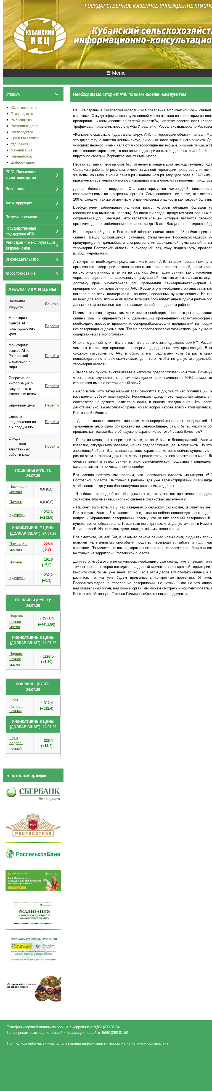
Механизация (21, 150)
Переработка (21, 156)
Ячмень (15, 502)
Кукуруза (17, 515)
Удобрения (19, 144)
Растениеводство (24, 126)
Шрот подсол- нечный (16, 705)
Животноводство (24, 107)
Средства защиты (25, 138)
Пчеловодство (22, 132)
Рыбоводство (21, 120)
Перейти (52, 326)
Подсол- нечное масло (16, 621)
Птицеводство (22, 114)
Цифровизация (23, 162)
